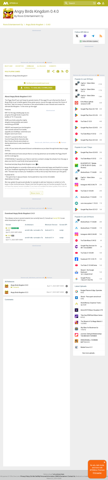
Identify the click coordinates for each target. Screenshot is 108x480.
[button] (48, 71)
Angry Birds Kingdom (34, 24)
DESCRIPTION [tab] (20, 66)
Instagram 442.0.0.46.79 (89, 185)
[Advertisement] (36, 46)
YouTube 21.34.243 (87, 191)
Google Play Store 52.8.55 (89, 127)
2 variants (15, 287)
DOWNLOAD (30, 66)
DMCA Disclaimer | (61, 476)
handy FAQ (56, 218)
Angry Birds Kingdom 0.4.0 (19, 285)
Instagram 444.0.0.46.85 (89, 234)
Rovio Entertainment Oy (30, 16)
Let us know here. (58, 474)
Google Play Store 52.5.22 (89, 140)
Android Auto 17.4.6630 (88, 197)
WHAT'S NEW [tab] (8, 66)
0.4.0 (9, 228)
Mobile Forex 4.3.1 (87, 347)
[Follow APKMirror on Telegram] (93, 37)
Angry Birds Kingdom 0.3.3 (19, 292)
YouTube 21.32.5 (86, 121)
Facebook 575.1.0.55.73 (88, 259)
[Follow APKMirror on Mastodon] (85, 37)
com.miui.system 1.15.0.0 (89, 203)
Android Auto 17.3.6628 (88, 172)
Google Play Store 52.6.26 (89, 115)
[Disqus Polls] (36, 329)
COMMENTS (52, 66)
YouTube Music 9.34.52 (88, 240)
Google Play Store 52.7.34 (89, 109)
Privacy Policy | (26, 476)
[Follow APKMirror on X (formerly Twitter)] (77, 37)
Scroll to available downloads (38, 88)
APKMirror (13, 3)
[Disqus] (36, 383)
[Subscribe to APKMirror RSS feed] (101, 37)
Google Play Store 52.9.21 (89, 209)
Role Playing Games (12, 71)
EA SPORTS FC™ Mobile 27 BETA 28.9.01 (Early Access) (88, 165)
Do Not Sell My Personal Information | (43, 476)
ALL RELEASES (41, 66)
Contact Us (71, 476)
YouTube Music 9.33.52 (88, 134)
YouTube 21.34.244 (87, 253)
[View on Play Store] (58, 71)
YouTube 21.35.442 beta (89, 265)
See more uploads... (88, 353)
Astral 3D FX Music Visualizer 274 (92, 310)
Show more (35, 193)
